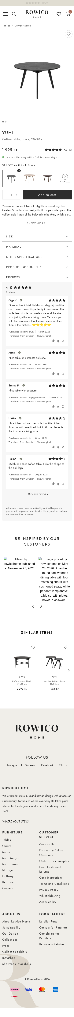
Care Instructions (51, 878)
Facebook (47, 765)
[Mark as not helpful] (58, 341)
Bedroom (8, 882)
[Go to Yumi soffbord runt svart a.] (3, 121)
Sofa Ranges (11, 858)
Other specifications (24, 257)
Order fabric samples (54, 861)
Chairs (6, 846)
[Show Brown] (47, 178)
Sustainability (11, 927)
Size (9, 236)
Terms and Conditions (54, 884)
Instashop (9, 958)
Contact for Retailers (53, 927)
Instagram (13, 765)
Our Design (10, 934)
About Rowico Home (16, 921)
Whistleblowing (49, 896)
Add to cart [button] (47, 194)
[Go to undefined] (5, 121)
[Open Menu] (6, 14)
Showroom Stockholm (17, 964)
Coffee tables (23, 25)
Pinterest (30, 765)
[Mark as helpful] (54, 341)
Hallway (7, 876)
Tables (6, 25)
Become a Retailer (51, 944)
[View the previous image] (6, 670)
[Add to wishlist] (68, 34)
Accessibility (47, 902)
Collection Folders (14, 952)
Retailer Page (48, 921)
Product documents (24, 267)
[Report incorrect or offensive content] (62, 341)
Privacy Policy (48, 890)
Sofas (6, 852)
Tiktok (63, 765)
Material (13, 247)
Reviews (13, 277)
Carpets (7, 888)
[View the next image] (68, 670)
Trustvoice (29, 513)
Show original (44, 335)
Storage (7, 870)
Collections (9, 940)
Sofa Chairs (10, 864)
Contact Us (46, 844)
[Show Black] (11, 178)
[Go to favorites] (59, 14)
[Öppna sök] (13, 14)
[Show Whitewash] (29, 178)
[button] (19, 579)
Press (5, 946)
